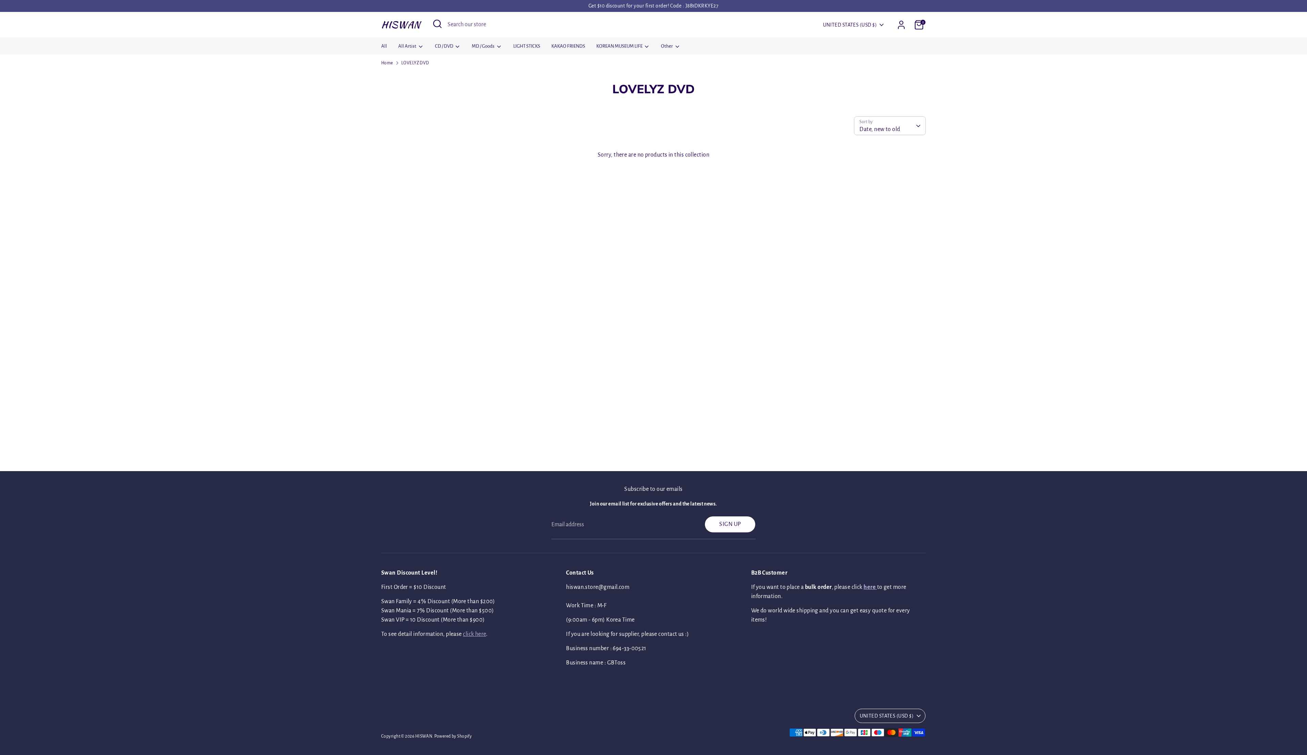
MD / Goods (483, 46)
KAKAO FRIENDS (568, 46)
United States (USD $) (850, 25)
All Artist (407, 46)
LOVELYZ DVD (415, 63)
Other (667, 46)
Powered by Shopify (453, 736)
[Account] (901, 25)
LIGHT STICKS (526, 46)
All (384, 46)
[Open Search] (437, 24)
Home (387, 63)
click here (474, 634)
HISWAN (400, 24)
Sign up (730, 524)
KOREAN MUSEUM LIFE (619, 46)
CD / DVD (444, 46)
